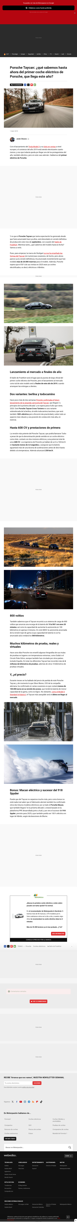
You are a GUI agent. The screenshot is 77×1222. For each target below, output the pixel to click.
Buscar (70, 1147)
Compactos (8, 1125)
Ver (39, 1001)
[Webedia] (10, 1155)
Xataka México (9, 1204)
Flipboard (31, 85)
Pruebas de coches (59, 1125)
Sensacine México (37, 1204)
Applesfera (8, 1171)
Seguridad (31, 54)
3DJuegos (21, 1165)
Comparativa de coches (60, 1129)
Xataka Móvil (8, 1168)
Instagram (24, 1101)
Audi (62, 54)
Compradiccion (9, 1191)
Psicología (15, 54)
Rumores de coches (11, 1129)
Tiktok (41, 1101)
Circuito (69, 54)
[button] (22, 139)
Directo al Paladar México (51, 1205)
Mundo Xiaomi (9, 1177)
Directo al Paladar (51, 1165)
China (45, 54)
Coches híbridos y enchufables (59, 1120)
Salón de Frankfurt (55, 946)
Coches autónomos (11, 1133)
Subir (67, 1156)
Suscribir (37, 1083)
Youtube (20, 1101)
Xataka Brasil (8, 1207)
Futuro (31, 1133)
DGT (7, 54)
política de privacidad (28, 1087)
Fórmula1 (8, 1119)
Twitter (28, 85)
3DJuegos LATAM (23, 1204)
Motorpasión (63, 1165)
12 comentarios (17, 85)
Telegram (29, 1101)
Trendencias (8, 1185)
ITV (51, 54)
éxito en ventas (50, 147)
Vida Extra (21, 1168)
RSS (33, 1101)
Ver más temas (10, 1138)
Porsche (28, 946)
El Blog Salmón (22, 1185)
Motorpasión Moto (65, 1168)
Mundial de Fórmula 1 (60, 1133)
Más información (58, 933)
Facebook (25, 85)
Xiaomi (57, 54)
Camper (23, 54)
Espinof (34, 1168)
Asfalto (39, 54)
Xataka (7, 1165)
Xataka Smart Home (10, 1174)
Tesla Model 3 (34, 147)
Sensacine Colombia (38, 1207)
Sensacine (35, 1165)
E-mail (35, 85)
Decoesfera (8, 1188)
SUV (30, 1125)
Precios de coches (35, 1129)
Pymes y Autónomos (24, 1188)
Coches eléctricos (39, 946)
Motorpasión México (65, 1204)
